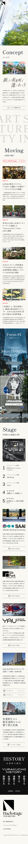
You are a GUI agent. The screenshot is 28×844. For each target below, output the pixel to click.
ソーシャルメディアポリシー (10, 825)
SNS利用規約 (7, 829)
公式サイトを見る (15, 548)
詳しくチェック (14, 363)
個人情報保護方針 (8, 821)
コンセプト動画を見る (15, 107)
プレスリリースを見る (15, 744)
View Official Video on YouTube (15, 36)
